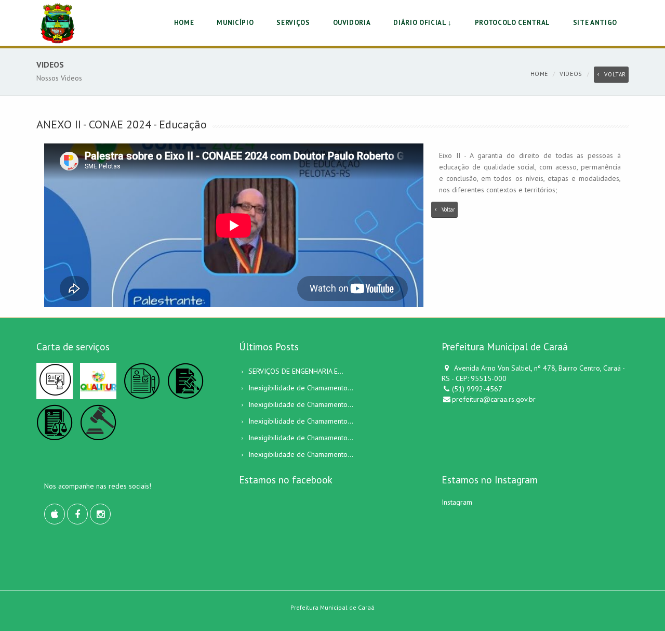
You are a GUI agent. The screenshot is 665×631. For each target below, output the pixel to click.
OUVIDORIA (352, 22)
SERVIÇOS (293, 22)
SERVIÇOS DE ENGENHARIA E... (295, 371)
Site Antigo (595, 22)
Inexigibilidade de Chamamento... (300, 387)
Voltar (615, 74)
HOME (184, 22)
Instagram (457, 502)
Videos (571, 73)
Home (539, 73)
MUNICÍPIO (235, 22)
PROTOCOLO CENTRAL (512, 22)
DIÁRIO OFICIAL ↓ (422, 22)
